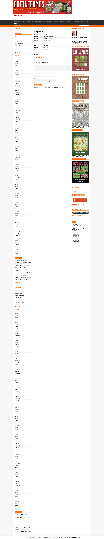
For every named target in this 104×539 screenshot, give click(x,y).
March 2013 (17, 190)
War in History (69, 21)
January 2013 (17, 193)
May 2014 (16, 164)
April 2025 (16, 72)
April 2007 (16, 253)
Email (35, 75)
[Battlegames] (42, 12)
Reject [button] (73, 537)
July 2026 (16, 59)
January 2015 (17, 153)
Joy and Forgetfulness (75, 232)
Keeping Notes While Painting (20, 48)
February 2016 (17, 144)
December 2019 (17, 96)
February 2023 (17, 81)
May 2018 (16, 114)
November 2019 (17, 97)
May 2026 (16, 63)
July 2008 (16, 238)
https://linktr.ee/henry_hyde (76, 207)
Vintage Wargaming (75, 242)
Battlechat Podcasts (47, 21)
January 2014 (17, 172)
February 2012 (17, 209)
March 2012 (17, 208)
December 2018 (17, 106)
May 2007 (16, 251)
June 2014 (16, 162)
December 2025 (17, 68)
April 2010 (16, 220)
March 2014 (17, 168)
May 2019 (16, 103)
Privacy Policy (17, 21)
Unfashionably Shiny (75, 241)
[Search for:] (84, 25)
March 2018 (17, 117)
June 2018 (16, 112)
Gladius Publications (59, 21)
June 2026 (16, 61)
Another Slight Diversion (76, 224)
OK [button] (70, 537)
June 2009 (16, 224)
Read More (77, 537)
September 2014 (17, 157)
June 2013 (16, 184)
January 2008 (17, 244)
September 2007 (17, 246)
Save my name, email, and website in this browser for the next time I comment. (49, 81)
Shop (88, 21)
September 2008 (17, 235)
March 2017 (17, 130)
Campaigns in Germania (76, 226)
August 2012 (17, 202)
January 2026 (17, 67)
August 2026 (17, 58)
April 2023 (16, 79)
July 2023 (16, 77)
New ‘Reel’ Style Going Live (24, 265)
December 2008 (17, 231)
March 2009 (17, 228)
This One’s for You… (18, 47)
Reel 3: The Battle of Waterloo (25, 273)
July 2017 (16, 126)
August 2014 (17, 159)
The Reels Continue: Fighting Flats (25, 272)
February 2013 (17, 191)
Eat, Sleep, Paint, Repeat (19, 45)
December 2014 (17, 155)
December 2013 (17, 173)
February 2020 (17, 92)
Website (35, 78)
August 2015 (17, 148)
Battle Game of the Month (76, 225)
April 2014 (16, 166)
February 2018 (17, 119)
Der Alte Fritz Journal (75, 231)
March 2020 (17, 90)
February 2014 (17, 170)
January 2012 (17, 211)
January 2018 (17, 121)
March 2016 (17, 143)
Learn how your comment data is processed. (55, 87)
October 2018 (17, 108)
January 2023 (17, 83)
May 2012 (16, 206)
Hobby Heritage (17, 52)
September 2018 (17, 110)
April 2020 (16, 88)
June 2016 (16, 139)
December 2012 (17, 195)
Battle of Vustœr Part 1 (19, 38)
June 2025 (16, 70)
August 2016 (17, 135)
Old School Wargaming (79, 21)
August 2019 (17, 99)
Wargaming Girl (74, 243)
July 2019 (16, 101)
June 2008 (16, 240)
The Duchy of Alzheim (76, 237)
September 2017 (17, 123)
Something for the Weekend (19, 41)
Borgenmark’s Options (18, 39)
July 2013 (16, 182)
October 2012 (17, 199)
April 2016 (16, 141)
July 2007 (16, 249)
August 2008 (17, 237)
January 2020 (17, 94)
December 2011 (17, 213)
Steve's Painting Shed (75, 236)
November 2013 (17, 175)
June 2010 (16, 218)
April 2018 (16, 115)
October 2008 (17, 233)
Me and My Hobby (26, 21)
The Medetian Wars (75, 240)
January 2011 (17, 217)
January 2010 (17, 222)
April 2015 (16, 152)
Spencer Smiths (17, 50)
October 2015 (17, 146)
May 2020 (16, 86)
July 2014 (16, 161)
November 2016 (17, 132)
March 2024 (17, 76)
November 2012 (17, 197)
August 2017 (17, 124)
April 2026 (16, 65)
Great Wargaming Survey (19, 43)
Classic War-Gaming (75, 229)
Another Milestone (18, 36)
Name (35, 72)
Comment (35, 64)
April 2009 (16, 226)
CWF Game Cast (75, 230)
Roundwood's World (75, 235)
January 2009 (17, 229)
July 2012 (16, 204)
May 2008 (16, 242)
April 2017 (16, 128)
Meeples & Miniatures (75, 234)
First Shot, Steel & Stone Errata (25, 277)
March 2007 (17, 255)
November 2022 (17, 85)
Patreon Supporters (36, 21)
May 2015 (16, 150)
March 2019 (17, 105)
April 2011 (16, 215)
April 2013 (16, 188)
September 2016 (17, 133)
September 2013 (17, 179)
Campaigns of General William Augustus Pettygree (80, 228)
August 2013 (17, 181)
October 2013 (17, 177)
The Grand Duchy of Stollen (76, 239)
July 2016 (16, 137)
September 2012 (17, 200)
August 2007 (17, 247)
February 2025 (17, 74)
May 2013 (16, 186)
